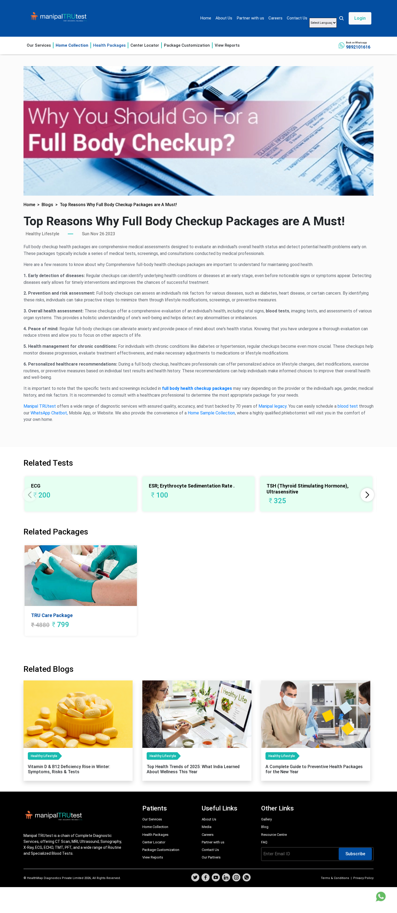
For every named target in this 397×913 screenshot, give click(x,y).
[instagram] (236, 878)
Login (360, 18)
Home (205, 18)
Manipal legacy (272, 406)
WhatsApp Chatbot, (49, 412)
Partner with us (250, 18)
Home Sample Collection (211, 412)
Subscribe (355, 853)
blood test (348, 406)
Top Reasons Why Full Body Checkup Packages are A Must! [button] (118, 204)
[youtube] (216, 878)
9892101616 (358, 47)
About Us (224, 18)
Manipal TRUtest (39, 406)
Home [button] (29, 204)
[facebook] (205, 878)
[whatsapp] (247, 878)
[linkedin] (226, 878)
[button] (355, 18)
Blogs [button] (47, 204)
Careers (275, 18)
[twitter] (195, 878)
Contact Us (297, 18)
